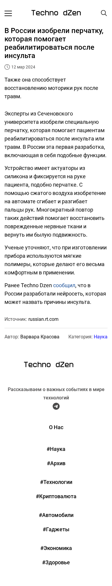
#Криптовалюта (56, 496)
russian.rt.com (43, 319)
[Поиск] (104, 13)
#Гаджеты (56, 529)
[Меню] (8, 13)
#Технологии (56, 482)
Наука (101, 337)
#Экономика (56, 548)
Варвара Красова (39, 337)
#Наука (56, 449)
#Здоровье (56, 562)
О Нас (56, 427)
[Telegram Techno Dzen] (56, 407)
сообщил (64, 285)
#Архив (56, 463)
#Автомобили (56, 515)
